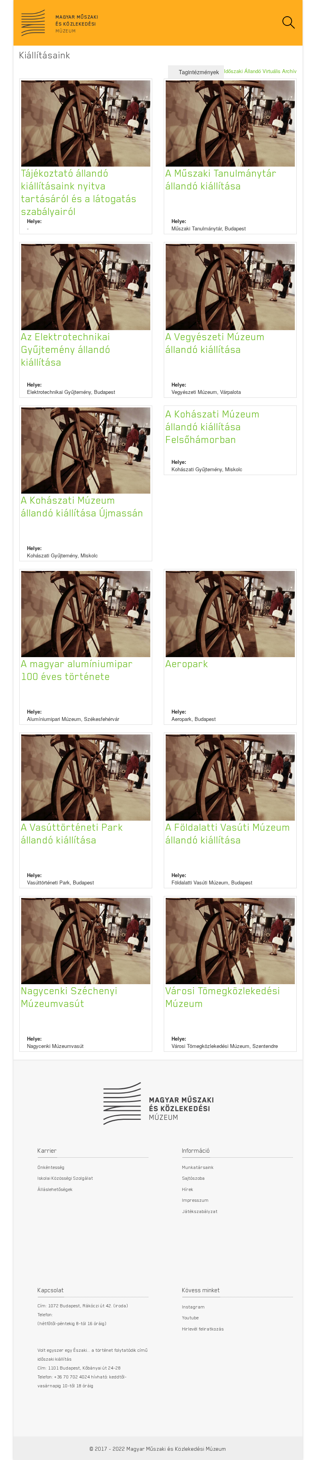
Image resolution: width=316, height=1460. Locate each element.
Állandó (252, 71)
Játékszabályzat (200, 1211)
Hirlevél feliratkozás (203, 1328)
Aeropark (187, 663)
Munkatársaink (198, 1167)
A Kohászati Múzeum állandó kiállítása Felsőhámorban (213, 426)
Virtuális (271, 71)
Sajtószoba (193, 1178)
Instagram (193, 1306)
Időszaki (233, 71)
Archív (289, 71)
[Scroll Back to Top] (305, 1450)
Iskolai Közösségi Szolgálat (65, 1178)
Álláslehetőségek (55, 1189)
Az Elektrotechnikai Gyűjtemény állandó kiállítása (66, 349)
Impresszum (195, 1200)
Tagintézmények (198, 72)
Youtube (190, 1317)
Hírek (187, 1189)
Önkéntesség (51, 1167)
